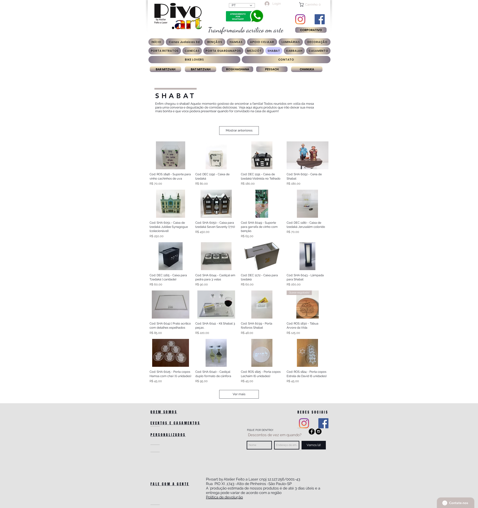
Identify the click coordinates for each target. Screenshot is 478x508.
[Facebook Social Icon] (320, 19)
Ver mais (239, 394)
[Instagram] (300, 19)
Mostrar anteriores (239, 130)
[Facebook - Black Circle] (312, 431)
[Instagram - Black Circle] (319, 431)
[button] (310, 4)
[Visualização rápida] (171, 155)
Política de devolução (224, 497)
